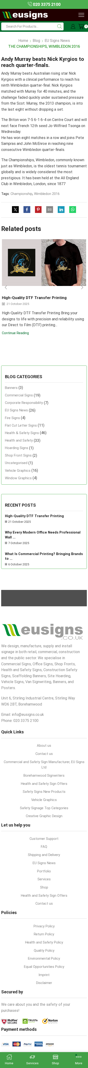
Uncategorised (16, 463)
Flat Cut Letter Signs (21, 425)
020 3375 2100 (46, 4)
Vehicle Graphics (18, 470)
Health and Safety (19, 440)
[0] (78, 26)
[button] (6, 287)
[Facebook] (27, 210)
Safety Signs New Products (44, 792)
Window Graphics (18, 478)
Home (23, 40)
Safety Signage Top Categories (44, 808)
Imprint (44, 975)
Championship (21, 194)
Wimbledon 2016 (47, 194)
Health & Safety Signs (22, 433)
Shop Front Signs (18, 455)
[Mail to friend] (49, 210)
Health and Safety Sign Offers (44, 784)
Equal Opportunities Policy (44, 967)
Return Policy (44, 934)
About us (44, 745)
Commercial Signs (19, 395)
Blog (36, 40)
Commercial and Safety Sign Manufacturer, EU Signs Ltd (44, 765)
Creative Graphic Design (44, 816)
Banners (11, 388)
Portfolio (44, 871)
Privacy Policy (44, 926)
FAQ (44, 847)
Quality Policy (44, 950)
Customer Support (44, 839)
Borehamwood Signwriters (44, 775)
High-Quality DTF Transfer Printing (34, 297)
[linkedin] (61, 210)
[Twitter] (16, 210)
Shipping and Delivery (44, 855)
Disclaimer (44, 983)
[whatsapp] (71, 210)
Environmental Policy (44, 958)
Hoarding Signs (16, 448)
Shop (44, 887)
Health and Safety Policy (44, 942)
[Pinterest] (38, 210)
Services (44, 879)
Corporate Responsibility (24, 403)
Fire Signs (12, 418)
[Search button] (59, 26)
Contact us (44, 754)
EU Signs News (57, 40)
